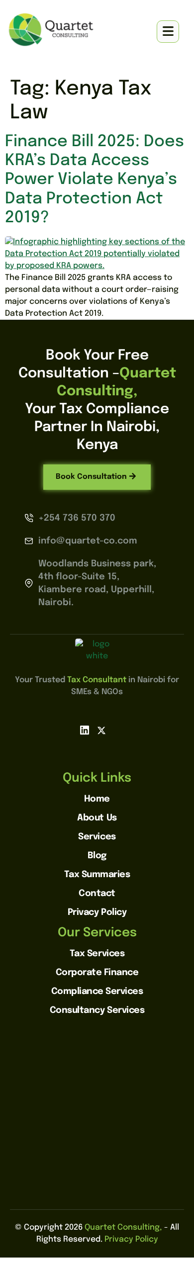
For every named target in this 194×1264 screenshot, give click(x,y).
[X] (101, 730)
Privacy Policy (131, 1239)
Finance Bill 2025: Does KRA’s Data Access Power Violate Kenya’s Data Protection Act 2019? (94, 180)
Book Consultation (91, 477)
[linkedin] (84, 730)
